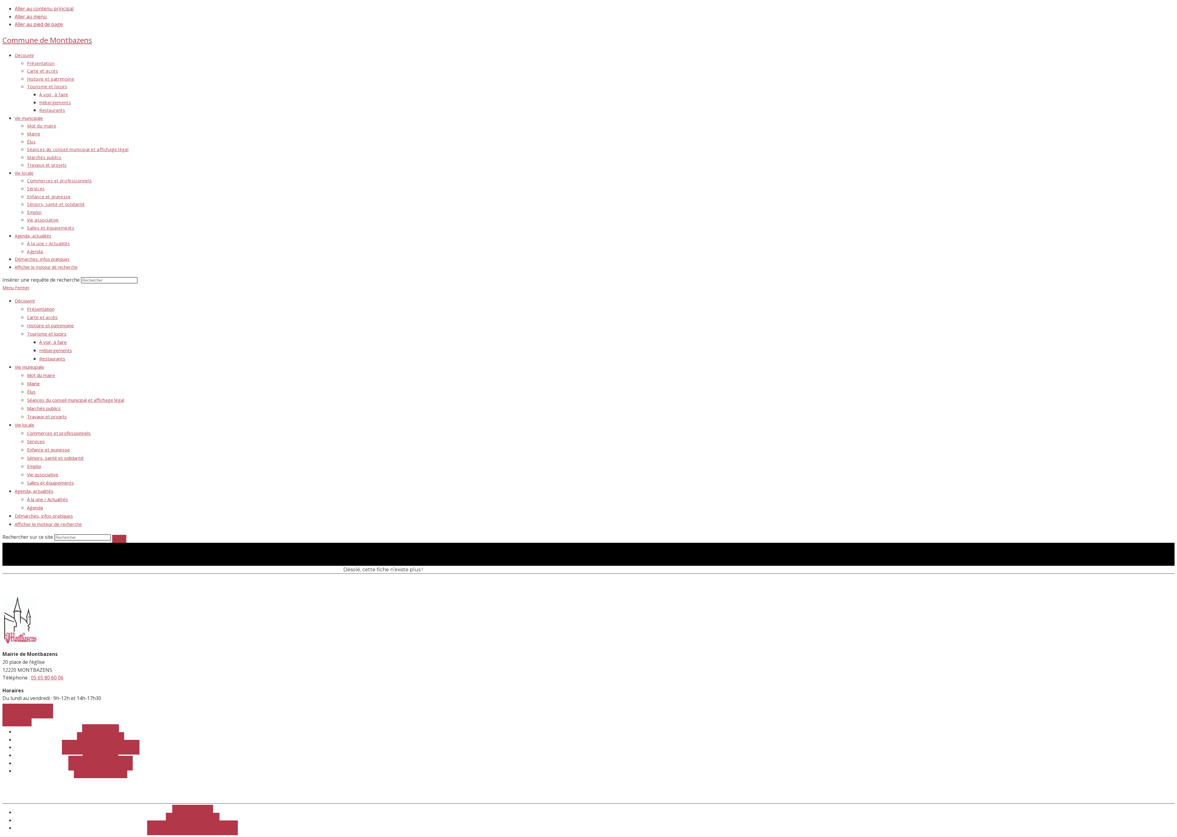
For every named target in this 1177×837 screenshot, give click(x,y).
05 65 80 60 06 (47, 677)
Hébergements (55, 350)
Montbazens (47, 40)
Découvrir (25, 301)
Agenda (35, 507)
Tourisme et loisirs (47, 334)
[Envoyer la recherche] (119, 539)
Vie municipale (29, 367)
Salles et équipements (50, 483)
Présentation (41, 309)
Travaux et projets (47, 416)
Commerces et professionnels (59, 433)
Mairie (33, 383)
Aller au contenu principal (44, 8)
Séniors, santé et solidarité (55, 458)
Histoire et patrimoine (50, 325)
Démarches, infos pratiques (44, 516)
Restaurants (52, 359)
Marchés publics (44, 408)
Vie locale (24, 425)
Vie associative (42, 474)
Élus (31, 392)
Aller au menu (31, 16)
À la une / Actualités (47, 499)
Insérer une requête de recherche (41, 279)
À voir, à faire (53, 342)
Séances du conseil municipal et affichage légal (75, 400)
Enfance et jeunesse (48, 450)
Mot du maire (41, 375)
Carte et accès (42, 317)
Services (36, 441)
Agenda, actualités (34, 491)
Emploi (34, 466)
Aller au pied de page (39, 24)
